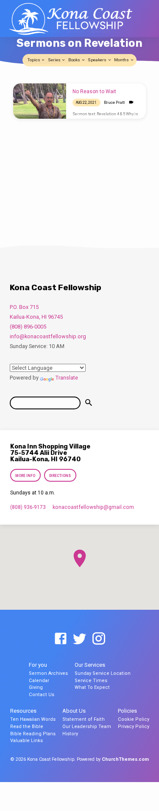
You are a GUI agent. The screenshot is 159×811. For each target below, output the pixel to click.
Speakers (97, 59)
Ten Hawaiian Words (33, 719)
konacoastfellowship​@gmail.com (93, 507)
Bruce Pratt (114, 102)
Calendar (39, 680)
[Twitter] (79, 639)
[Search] (88, 402)
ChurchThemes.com (125, 759)
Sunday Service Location (103, 673)
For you (38, 665)
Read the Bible (26, 726)
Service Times (91, 680)
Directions (60, 476)
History (70, 734)
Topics (34, 59)
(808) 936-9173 (28, 507)
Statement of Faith (83, 719)
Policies (127, 711)
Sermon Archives (48, 673)
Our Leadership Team (86, 726)
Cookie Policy (133, 719)
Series (54, 59)
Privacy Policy (133, 726)
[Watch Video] (131, 102)
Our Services (90, 665)
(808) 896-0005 (28, 326)
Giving (36, 687)
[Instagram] (98, 639)
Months (122, 59)
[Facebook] (60, 639)
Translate (67, 377)
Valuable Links (26, 740)
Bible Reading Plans (33, 734)
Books (74, 59)
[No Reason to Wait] (39, 101)
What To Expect (92, 687)
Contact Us (41, 694)
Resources (23, 711)
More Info (26, 476)
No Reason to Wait (94, 91)
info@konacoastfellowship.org (48, 336)
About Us (74, 711)
